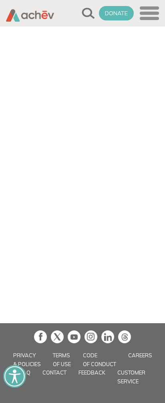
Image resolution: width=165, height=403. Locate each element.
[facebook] (40, 336)
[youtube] (74, 336)
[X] (57, 336)
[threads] (124, 336)
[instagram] (91, 336)
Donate (116, 13)
